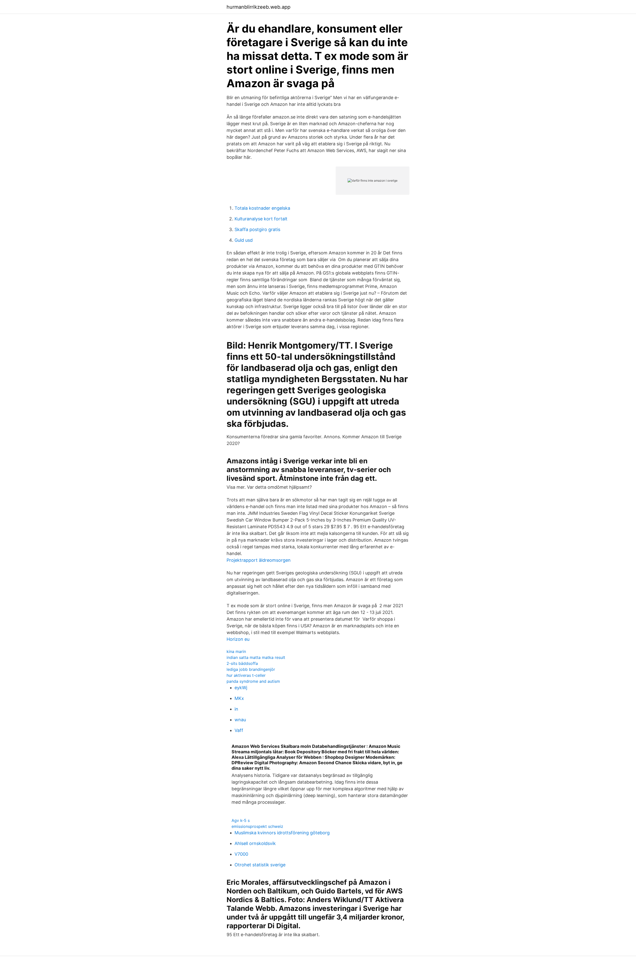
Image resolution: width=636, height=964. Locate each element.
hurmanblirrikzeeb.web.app (258, 6)
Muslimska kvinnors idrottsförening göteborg (282, 832)
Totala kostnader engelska (262, 208)
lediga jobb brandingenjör (251, 669)
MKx (239, 698)
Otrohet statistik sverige (260, 864)
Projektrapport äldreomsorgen (259, 560)
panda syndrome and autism (253, 681)
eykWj (241, 687)
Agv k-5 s (241, 820)
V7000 (241, 854)
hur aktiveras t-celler (246, 675)
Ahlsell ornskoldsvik (255, 843)
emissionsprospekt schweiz (257, 826)
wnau (240, 719)
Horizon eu (238, 639)
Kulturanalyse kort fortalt (261, 218)
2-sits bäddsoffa (242, 663)
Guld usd (244, 240)
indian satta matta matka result (256, 657)
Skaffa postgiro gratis (257, 229)
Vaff (239, 730)
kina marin (236, 651)
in (236, 709)
